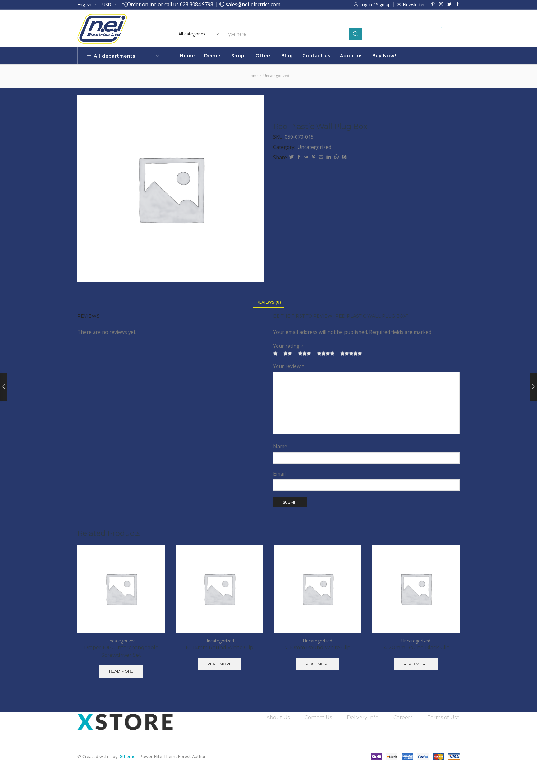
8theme (127, 756)
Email (279, 473)
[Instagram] (441, 4)
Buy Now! (384, 55)
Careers (402, 717)
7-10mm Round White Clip (318, 648)
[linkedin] (329, 157)
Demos (213, 55)
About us (351, 55)
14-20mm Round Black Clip (416, 648)
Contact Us (318, 717)
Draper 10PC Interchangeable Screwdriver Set (121, 651)
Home (187, 55)
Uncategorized (276, 75)
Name (280, 446)
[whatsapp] (336, 157)
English (84, 4)
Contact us (316, 55)
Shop (238, 55)
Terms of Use (443, 717)
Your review (289, 366)
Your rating (288, 346)
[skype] (343, 157)
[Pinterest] (433, 4)
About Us (278, 717)
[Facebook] (458, 4)
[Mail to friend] (321, 157)
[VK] (306, 157)
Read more (321, 21)
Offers (263, 55)
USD (106, 4)
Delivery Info (363, 717)
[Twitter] (450, 4)
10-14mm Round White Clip (219, 648)
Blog (287, 55)
